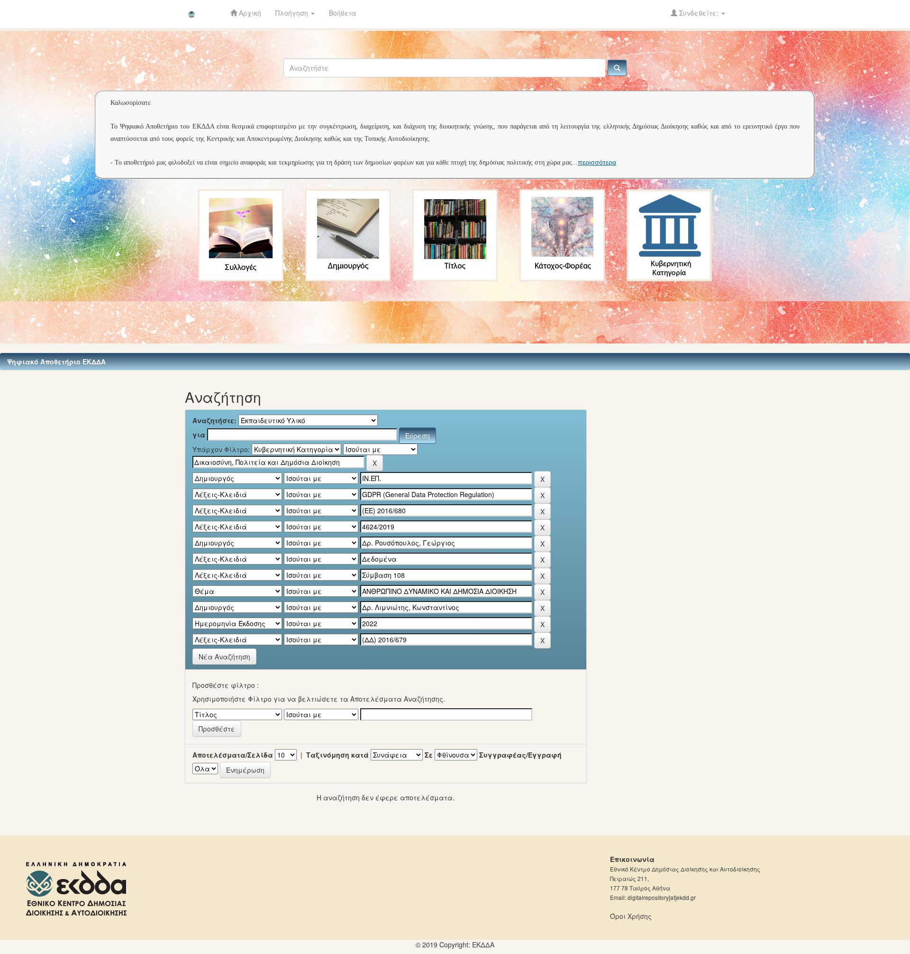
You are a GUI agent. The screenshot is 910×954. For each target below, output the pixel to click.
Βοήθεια (342, 13)
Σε (429, 754)
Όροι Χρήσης (631, 916)
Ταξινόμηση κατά (337, 754)
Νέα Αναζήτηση (224, 656)
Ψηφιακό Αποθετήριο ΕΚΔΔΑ (56, 361)
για (198, 434)
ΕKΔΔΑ (483, 944)
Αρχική (249, 13)
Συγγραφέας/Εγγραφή (520, 754)
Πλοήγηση (292, 13)
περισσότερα (597, 162)
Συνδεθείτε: (698, 13)
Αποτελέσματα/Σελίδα (232, 754)
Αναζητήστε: (214, 420)
